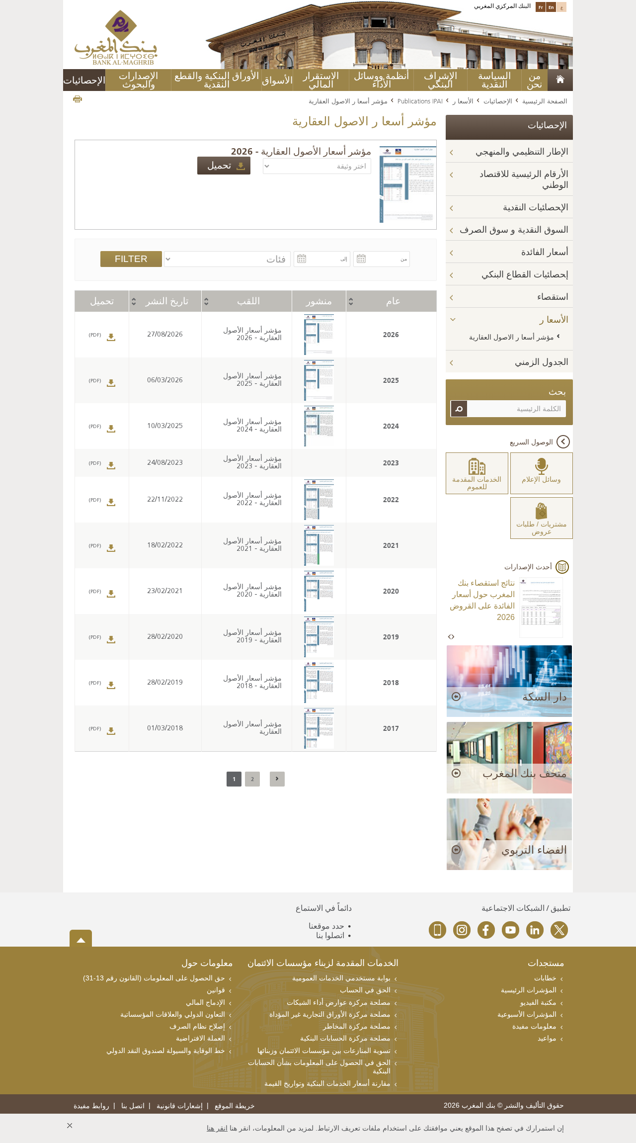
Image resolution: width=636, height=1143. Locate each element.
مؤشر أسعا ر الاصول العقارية (511, 337)
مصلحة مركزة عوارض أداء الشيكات (339, 1002)
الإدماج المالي (205, 1002)
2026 (391, 334)
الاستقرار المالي (321, 80)
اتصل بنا (133, 1106)
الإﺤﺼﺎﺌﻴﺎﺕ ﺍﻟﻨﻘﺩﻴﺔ (535, 207)
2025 (391, 380)
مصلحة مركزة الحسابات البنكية (345, 1038)
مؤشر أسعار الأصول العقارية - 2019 (252, 636)
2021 (391, 545)
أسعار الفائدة (544, 252)
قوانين (216, 990)
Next (452, 637)
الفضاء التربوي (534, 850)
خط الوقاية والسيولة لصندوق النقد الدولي (165, 1051)
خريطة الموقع (235, 1106)
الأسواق (277, 80)
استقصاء (552, 297)
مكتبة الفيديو (538, 1002)
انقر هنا (217, 1128)
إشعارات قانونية (180, 1106)
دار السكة (544, 697)
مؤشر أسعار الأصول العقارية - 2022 (252, 499)
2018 (391, 682)
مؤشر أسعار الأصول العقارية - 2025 (252, 380)
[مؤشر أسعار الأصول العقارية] (319, 728)
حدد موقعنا (326, 926)
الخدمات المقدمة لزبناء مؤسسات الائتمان (322, 964)
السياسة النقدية (494, 80)
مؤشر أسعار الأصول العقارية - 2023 (252, 462)
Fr (541, 7)
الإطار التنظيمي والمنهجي (522, 152)
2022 (391, 499)
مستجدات (546, 964)
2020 (391, 591)
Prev (450, 637)
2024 (391, 426)
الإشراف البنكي (440, 80)
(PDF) (94, 335)
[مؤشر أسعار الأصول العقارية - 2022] (319, 500)
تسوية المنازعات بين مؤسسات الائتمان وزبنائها (324, 1051)
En (551, 7)
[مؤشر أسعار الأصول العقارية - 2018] (319, 683)
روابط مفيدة (91, 1106)
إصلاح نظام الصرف (197, 1026)
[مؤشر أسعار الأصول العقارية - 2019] (319, 637)
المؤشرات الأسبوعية (526, 1014)
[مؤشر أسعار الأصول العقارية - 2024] (319, 426)
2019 (391, 636)
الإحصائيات (497, 101)
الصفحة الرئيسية (544, 101)
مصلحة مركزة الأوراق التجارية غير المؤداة (330, 1014)
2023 (391, 462)
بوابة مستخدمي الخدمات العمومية (341, 978)
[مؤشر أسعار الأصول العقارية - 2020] (319, 591)
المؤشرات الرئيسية (528, 990)
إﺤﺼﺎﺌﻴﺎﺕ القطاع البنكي (524, 274)
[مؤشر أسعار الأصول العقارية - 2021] (319, 545)
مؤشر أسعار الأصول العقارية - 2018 (252, 682)
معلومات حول (207, 964)
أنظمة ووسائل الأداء (381, 80)
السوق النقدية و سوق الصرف (514, 230)
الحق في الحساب (365, 990)
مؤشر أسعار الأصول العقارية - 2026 (301, 151)
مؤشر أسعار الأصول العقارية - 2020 (252, 591)
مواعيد (547, 1038)
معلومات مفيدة (534, 1026)
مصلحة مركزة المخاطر (357, 1026)
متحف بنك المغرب (524, 773)
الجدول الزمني (541, 362)
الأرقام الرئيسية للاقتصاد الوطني (523, 179)
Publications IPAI (420, 101)
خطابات (545, 978)
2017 (391, 728)
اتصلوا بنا (330, 935)
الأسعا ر (463, 101)
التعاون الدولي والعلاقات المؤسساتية (172, 1014)
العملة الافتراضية (200, 1038)
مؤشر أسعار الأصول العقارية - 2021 (252, 545)
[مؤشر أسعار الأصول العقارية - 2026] (408, 184)
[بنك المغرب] (116, 37)
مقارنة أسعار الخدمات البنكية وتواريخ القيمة (327, 1083)
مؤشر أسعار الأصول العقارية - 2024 (252, 426)
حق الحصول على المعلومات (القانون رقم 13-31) (154, 978)
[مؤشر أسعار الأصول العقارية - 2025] (319, 380)
